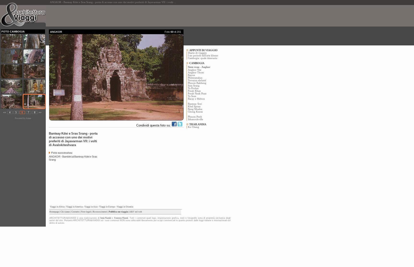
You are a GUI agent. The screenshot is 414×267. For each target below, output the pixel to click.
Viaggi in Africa (57, 207)
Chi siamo (65, 212)
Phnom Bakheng (197, 83)
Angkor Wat (194, 70)
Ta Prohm (193, 88)
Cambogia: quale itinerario (202, 58)
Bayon (191, 75)
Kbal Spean (194, 106)
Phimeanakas (195, 77)
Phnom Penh (195, 116)
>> (40, 112)
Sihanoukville (195, 119)
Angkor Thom (196, 72)
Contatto (75, 212)
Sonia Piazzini (105, 218)
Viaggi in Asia (91, 207)
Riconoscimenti (100, 212)
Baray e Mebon (196, 99)
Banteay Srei (195, 104)
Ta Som (192, 96)
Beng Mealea (195, 109)
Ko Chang (193, 127)
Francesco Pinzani (121, 218)
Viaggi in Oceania (125, 207)
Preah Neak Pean (197, 93)
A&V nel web (135, 212)
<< (4, 112)
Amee (28, 118)
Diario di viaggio (197, 53)
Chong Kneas (195, 111)
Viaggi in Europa (107, 207)
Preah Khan (194, 91)
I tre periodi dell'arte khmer (203, 55)
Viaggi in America (74, 207)
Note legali (86, 212)
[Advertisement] (136, 16)
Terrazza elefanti (197, 80)
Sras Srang (194, 85)
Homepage (54, 212)
